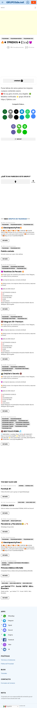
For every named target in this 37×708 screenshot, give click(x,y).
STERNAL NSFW (7, 505)
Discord (21, 502)
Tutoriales (4, 673)
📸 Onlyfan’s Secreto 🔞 (11, 373)
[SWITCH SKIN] (35, 7)
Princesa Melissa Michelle (12, 568)
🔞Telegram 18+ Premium (12, 321)
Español (9, 706)
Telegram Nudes (16, 224)
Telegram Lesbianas (22, 422)
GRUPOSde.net (15, 2)
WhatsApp (5, 521)
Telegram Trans (7, 426)
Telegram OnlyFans (17, 266)
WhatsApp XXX (16, 521)
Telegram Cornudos (17, 367)
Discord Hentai (15, 583)
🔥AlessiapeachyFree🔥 (11, 227)
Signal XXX (29, 486)
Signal (21, 486)
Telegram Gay (23, 421)
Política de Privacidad (7, 663)
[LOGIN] (27, 2)
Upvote (15, 181)
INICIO (3, 8)
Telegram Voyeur (21, 426)
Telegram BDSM (15, 419)
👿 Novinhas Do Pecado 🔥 (12, 271)
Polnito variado (7, 251)
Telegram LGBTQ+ (8, 424)
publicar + (33, 2)
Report (19, 139)
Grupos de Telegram (17, 219)
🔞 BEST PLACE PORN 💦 (11, 431)
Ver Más (5, 240)
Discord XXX (30, 502)
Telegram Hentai (16, 317)
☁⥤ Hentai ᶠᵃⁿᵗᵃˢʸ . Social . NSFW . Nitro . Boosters (17, 587)
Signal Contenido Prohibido (18, 563)
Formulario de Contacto (8, 683)
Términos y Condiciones (8, 660)
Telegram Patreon (8, 268)
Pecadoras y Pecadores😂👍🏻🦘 (14, 524)
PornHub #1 (6, 489)
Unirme (17, 81)
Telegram (5, 224)
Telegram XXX (28, 224)
